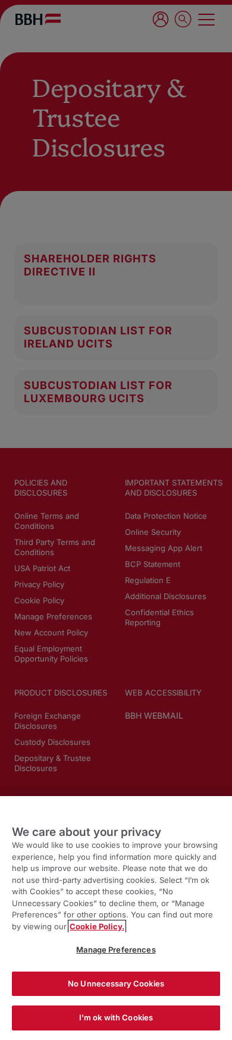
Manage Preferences (115, 949)
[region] (116, 918)
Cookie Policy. (97, 926)
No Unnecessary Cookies (116, 983)
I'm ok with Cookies (116, 1017)
